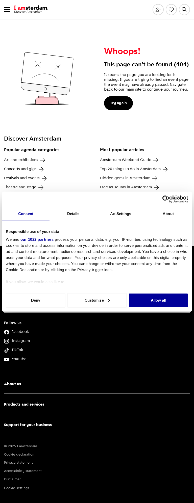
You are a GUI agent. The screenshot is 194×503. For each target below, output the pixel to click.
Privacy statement (18, 463)
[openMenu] (7, 9)
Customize (94, 300)
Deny (35, 300)
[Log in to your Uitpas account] (158, 9)
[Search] (184, 9)
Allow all (158, 300)
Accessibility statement (23, 471)
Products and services (24, 405)
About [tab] (168, 213)
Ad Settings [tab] (120, 213)
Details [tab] (73, 213)
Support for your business (28, 425)
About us (12, 384)
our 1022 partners (37, 239)
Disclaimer (12, 479)
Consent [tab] (25, 213)
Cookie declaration (19, 455)
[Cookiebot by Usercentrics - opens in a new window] (166, 199)
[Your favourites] (171, 9)
